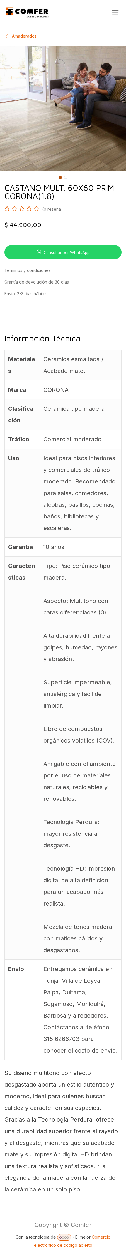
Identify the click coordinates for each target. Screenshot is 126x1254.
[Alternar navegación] (115, 12)
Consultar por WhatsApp (67, 252)
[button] (6, 176)
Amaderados (24, 35)
